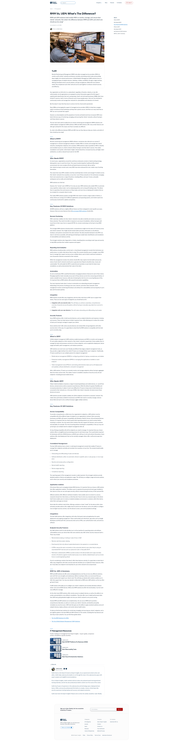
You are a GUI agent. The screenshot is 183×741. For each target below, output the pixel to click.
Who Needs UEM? (117, 29)
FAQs (84, 735)
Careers (99, 724)
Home (51, 8)
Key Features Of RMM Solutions (120, 24)
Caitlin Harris (59, 668)
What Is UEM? (117, 26)
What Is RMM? (117, 19)
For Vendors (119, 2)
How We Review (101, 728)
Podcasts (112, 2)
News (106, 2)
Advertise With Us (114, 721)
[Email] (66, 669)
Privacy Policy (90, 735)
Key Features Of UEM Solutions (120, 31)
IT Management (57, 8)
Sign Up (120, 709)
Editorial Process (101, 731)
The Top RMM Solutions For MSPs (60, 618)
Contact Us (99, 726)
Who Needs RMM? (117, 22)
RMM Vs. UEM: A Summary (119, 33)
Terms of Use (98, 735)
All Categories (88, 721)
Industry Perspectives (89, 731)
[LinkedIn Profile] (64, 669)
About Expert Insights (102, 721)
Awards (86, 724)
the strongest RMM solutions (79, 211)
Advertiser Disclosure (107, 735)
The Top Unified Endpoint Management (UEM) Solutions (66, 621)
